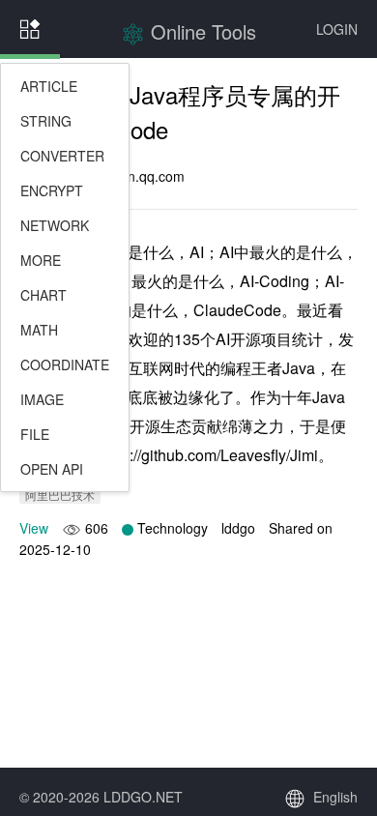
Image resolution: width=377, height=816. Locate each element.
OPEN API (51, 469)
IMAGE (42, 399)
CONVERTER (62, 155)
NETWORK (54, 225)
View (33, 528)
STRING (46, 121)
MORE (40, 260)
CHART (43, 295)
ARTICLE (48, 86)
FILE (34, 434)
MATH (39, 329)
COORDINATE (64, 364)
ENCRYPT (51, 190)
